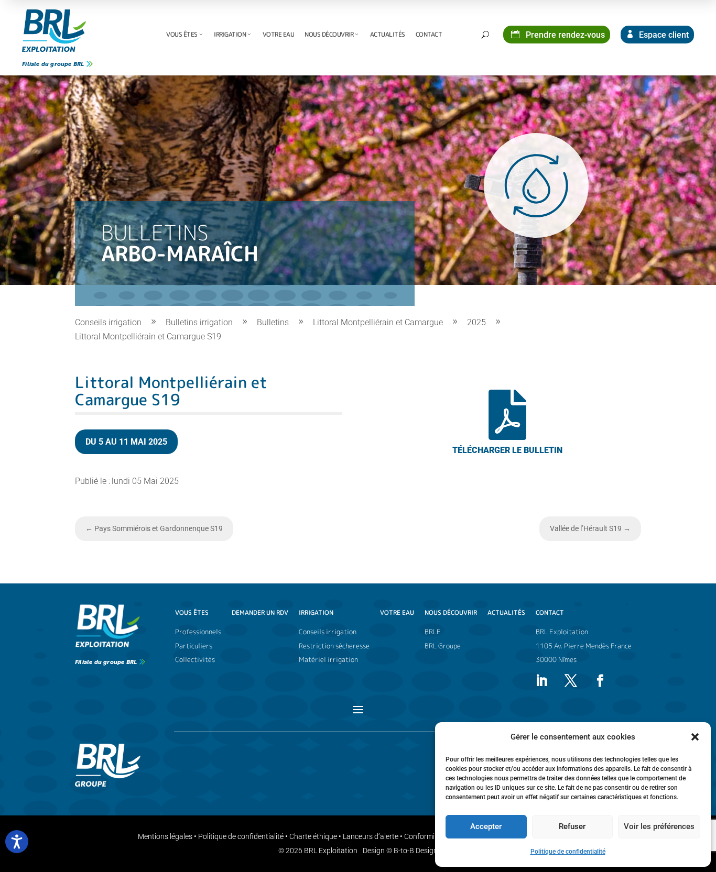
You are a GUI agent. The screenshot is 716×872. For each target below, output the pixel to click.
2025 (476, 322)
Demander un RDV (260, 613)
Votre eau (279, 34)
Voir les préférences (659, 826)
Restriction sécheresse (334, 646)
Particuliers (193, 646)
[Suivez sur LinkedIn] (541, 680)
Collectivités (195, 659)
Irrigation (230, 34)
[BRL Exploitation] (54, 30)
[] (507, 463)
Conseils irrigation (108, 322)
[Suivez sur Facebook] (600, 680)
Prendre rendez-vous (564, 35)
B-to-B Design (416, 850)
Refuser (572, 826)
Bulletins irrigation (199, 322)
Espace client (663, 35)
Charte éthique (313, 836)
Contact (429, 34)
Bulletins (273, 322)
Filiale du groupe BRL (53, 64)
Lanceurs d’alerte (370, 836)
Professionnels (198, 631)
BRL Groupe (443, 646)
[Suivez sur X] (570, 680)
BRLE (433, 631)
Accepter (486, 826)
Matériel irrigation (328, 659)
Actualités (387, 34)
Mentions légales (165, 836)
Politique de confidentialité (567, 851)
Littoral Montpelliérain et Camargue (378, 322)
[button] (695, 737)
